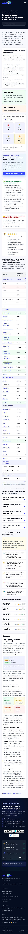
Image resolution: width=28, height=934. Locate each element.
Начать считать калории (14, 927)
